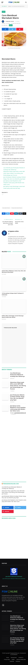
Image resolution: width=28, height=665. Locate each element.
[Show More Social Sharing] (24, 29)
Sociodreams (14, 654)
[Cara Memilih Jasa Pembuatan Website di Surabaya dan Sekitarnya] (5, 375)
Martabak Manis (6, 208)
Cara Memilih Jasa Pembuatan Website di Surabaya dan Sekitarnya (17, 374)
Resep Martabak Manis (17, 208)
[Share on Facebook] (5, 29)
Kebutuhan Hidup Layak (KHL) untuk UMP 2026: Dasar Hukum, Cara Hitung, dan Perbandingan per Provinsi (14, 173)
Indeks (13, 659)
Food (3, 11)
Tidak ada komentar (16, 23)
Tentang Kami (14, 657)
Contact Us (21, 657)
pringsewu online (10, 21)
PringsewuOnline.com (11, 484)
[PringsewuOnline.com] (14, 2)
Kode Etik (12, 661)
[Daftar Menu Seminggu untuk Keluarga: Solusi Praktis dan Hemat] (14, 306)
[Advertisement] (14, 432)
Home (9, 6)
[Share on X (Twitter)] (12, 29)
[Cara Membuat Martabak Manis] (14, 45)
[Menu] (2, 2)
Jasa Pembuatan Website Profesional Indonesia (14, 578)
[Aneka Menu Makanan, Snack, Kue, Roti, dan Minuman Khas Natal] (14, 261)
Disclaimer (18, 661)
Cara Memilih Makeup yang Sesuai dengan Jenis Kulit (7, 223)
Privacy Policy (7, 659)
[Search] (26, 2)
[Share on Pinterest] (19, 29)
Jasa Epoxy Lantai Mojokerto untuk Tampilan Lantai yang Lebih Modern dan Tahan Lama (13, 182)
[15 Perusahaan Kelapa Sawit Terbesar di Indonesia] (14, 284)
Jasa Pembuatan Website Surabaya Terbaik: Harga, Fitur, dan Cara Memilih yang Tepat (17, 397)
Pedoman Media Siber (21, 659)
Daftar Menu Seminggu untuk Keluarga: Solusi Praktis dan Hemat (13, 316)
